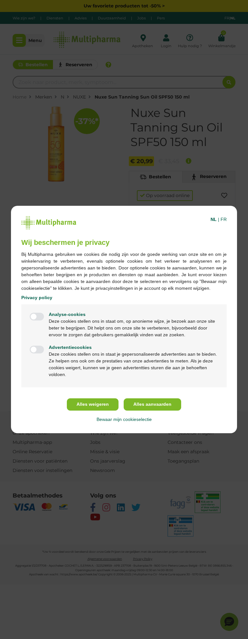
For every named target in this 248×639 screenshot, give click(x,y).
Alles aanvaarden (152, 404)
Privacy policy (36, 297)
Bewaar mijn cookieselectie (124, 419)
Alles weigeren (93, 404)
